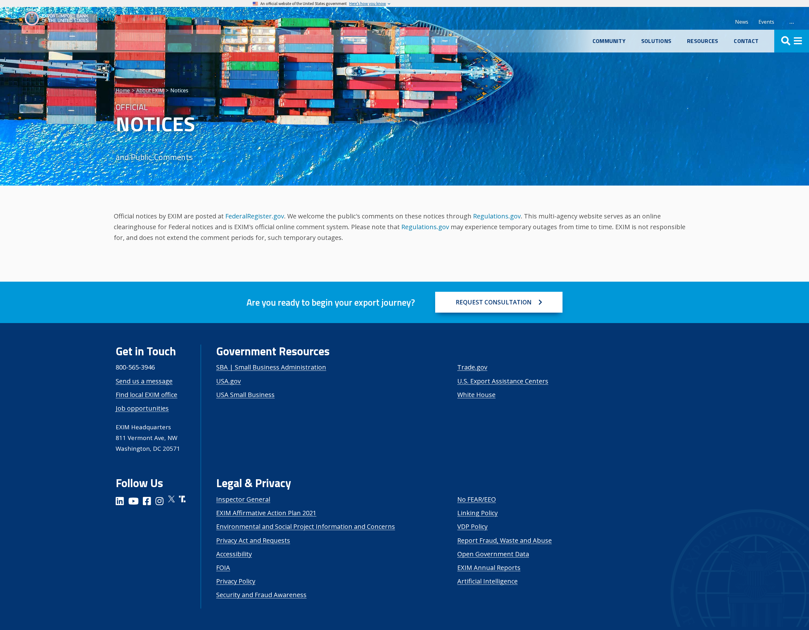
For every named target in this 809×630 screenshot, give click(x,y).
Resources (702, 41)
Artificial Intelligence (487, 581)
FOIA (223, 567)
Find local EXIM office (146, 394)
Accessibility (234, 554)
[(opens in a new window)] (120, 502)
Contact (746, 41)
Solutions (656, 41)
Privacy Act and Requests (253, 540)
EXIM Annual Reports (488, 567)
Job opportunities (142, 408)
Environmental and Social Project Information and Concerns (305, 526)
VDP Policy (472, 526)
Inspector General (243, 499)
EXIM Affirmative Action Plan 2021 (266, 513)
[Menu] (791, 41)
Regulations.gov (497, 216)
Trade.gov (472, 367)
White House (476, 394)
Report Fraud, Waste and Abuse (504, 540)
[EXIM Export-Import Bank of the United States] (59, 18)
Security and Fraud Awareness (261, 594)
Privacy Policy (235, 581)
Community (609, 41)
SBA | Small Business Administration (271, 367)
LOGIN (105, 18)
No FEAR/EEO (476, 499)
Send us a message (144, 381)
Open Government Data (493, 554)
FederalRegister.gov (254, 216)
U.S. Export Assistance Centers (502, 381)
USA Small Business (245, 394)
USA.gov (228, 381)
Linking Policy (477, 513)
